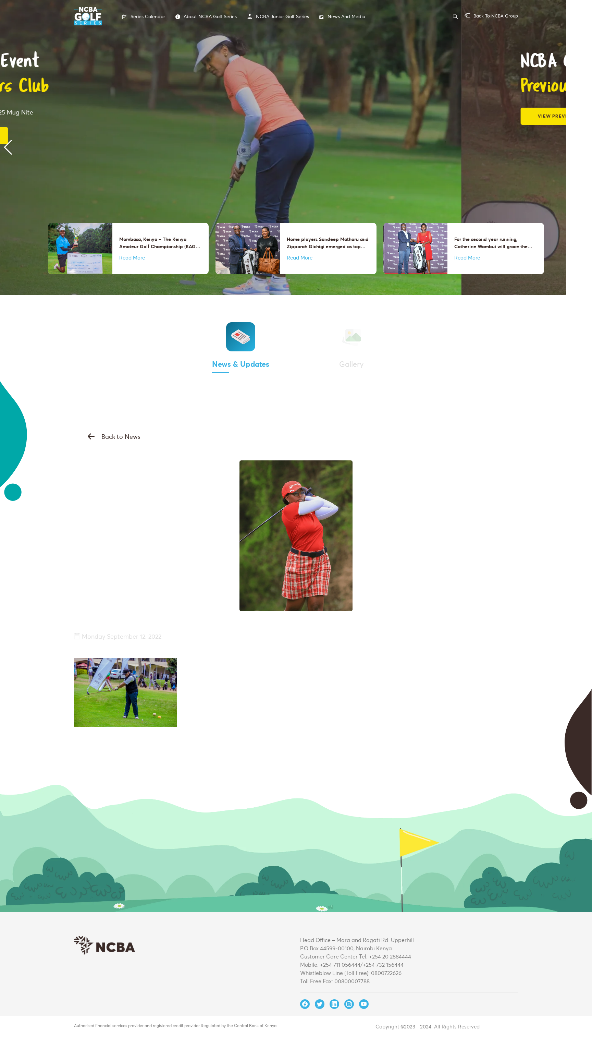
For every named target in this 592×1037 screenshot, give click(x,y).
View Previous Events (106, 116)
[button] (8, 147)
